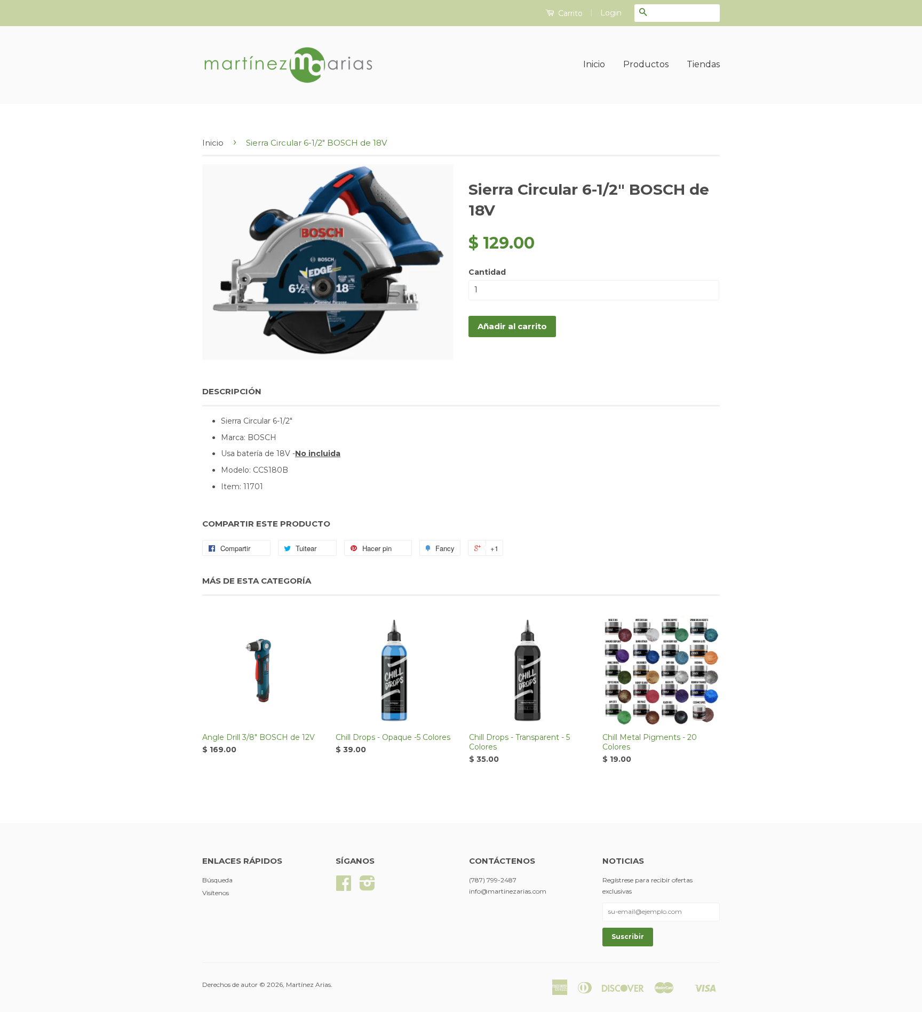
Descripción (231, 391)
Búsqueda (217, 880)
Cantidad (487, 272)
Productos (646, 64)
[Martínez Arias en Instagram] (367, 887)
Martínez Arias (308, 985)
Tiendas (703, 64)
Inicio (594, 64)
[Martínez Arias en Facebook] (344, 887)
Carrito (569, 13)
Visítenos (215, 893)
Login (611, 13)
